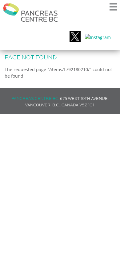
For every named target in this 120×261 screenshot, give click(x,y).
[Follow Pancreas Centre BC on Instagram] (98, 37)
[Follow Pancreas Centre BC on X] (75, 37)
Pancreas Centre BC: (35, 98)
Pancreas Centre (30, 12)
